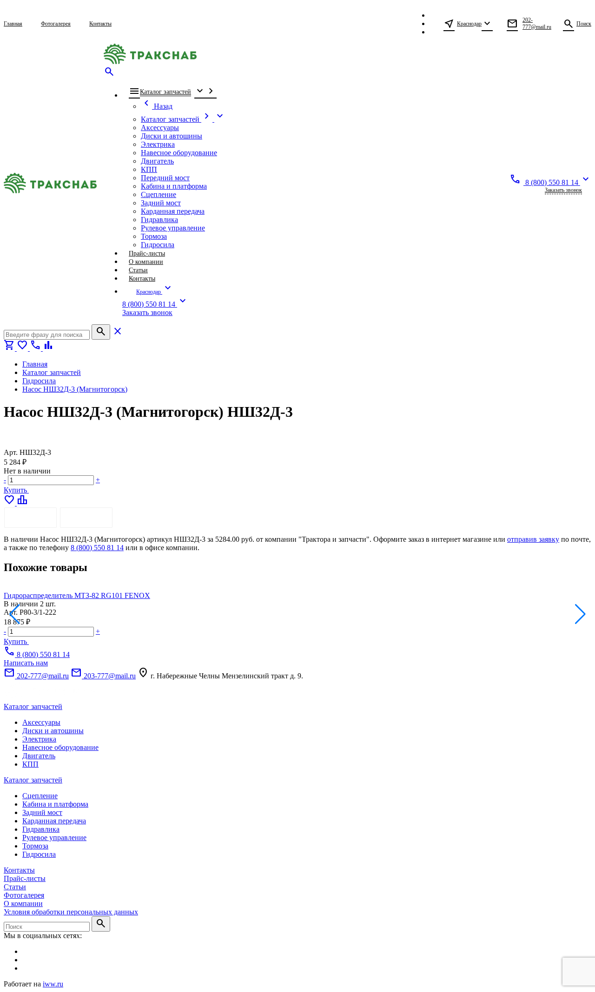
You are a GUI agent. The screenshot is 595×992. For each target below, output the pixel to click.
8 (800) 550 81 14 (97, 548)
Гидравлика (41, 829)
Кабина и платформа (55, 804)
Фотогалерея (24, 895)
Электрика (39, 739)
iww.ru (53, 984)
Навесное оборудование (60, 747)
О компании (23, 903)
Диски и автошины (53, 731)
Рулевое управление (54, 837)
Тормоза (35, 846)
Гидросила (39, 854)
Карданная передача (54, 821)
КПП (30, 764)
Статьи (15, 887)
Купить (16, 490)
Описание (30, 517)
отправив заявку (533, 539)
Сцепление (40, 796)
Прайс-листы (25, 878)
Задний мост (42, 812)
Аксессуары (41, 722)
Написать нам (26, 663)
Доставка (86, 517)
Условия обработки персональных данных (71, 912)
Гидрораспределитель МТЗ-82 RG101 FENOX (77, 595)
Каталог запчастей (33, 706)
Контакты (19, 870)
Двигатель (38, 756)
